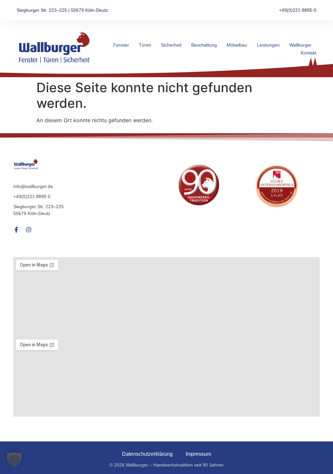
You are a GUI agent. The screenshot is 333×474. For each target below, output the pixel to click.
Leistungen (268, 45)
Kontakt (308, 52)
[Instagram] (29, 230)
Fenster (121, 45)
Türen (145, 45)
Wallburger (300, 45)
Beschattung (204, 45)
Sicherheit (171, 45)
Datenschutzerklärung (147, 454)
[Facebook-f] (16, 230)
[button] (14, 459)
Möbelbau (237, 45)
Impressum (198, 454)
